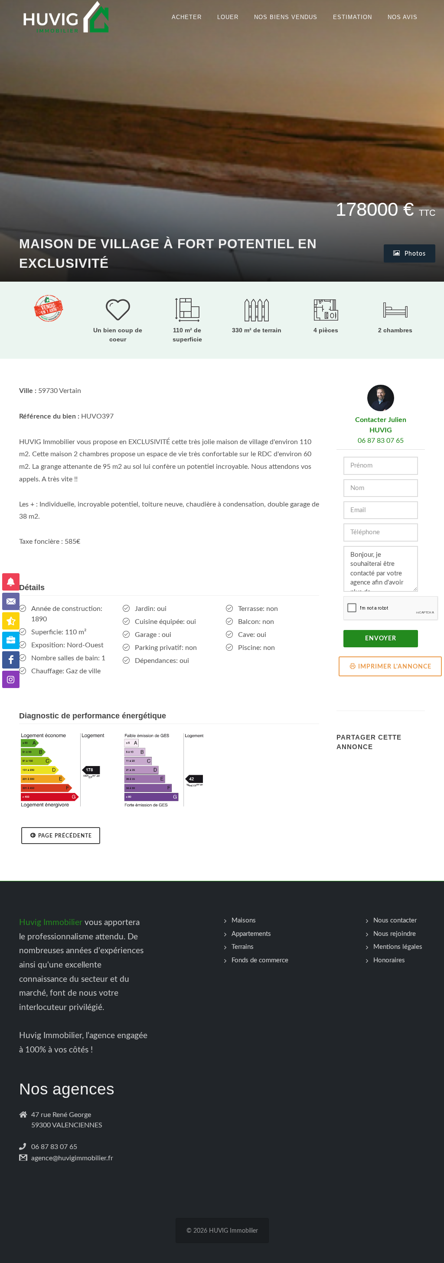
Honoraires (389, 960)
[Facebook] (11, 660)
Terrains (243, 947)
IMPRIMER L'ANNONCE (394, 667)
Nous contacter (395, 920)
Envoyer (380, 639)
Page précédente (65, 835)
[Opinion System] (11, 621)
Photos (414, 254)
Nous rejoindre (394, 934)
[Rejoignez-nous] (11, 640)
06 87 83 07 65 (381, 440)
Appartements (251, 934)
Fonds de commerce (260, 960)
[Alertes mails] (11, 582)
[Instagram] (11, 679)
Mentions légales (397, 947)
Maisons (244, 920)
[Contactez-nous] (11, 601)
